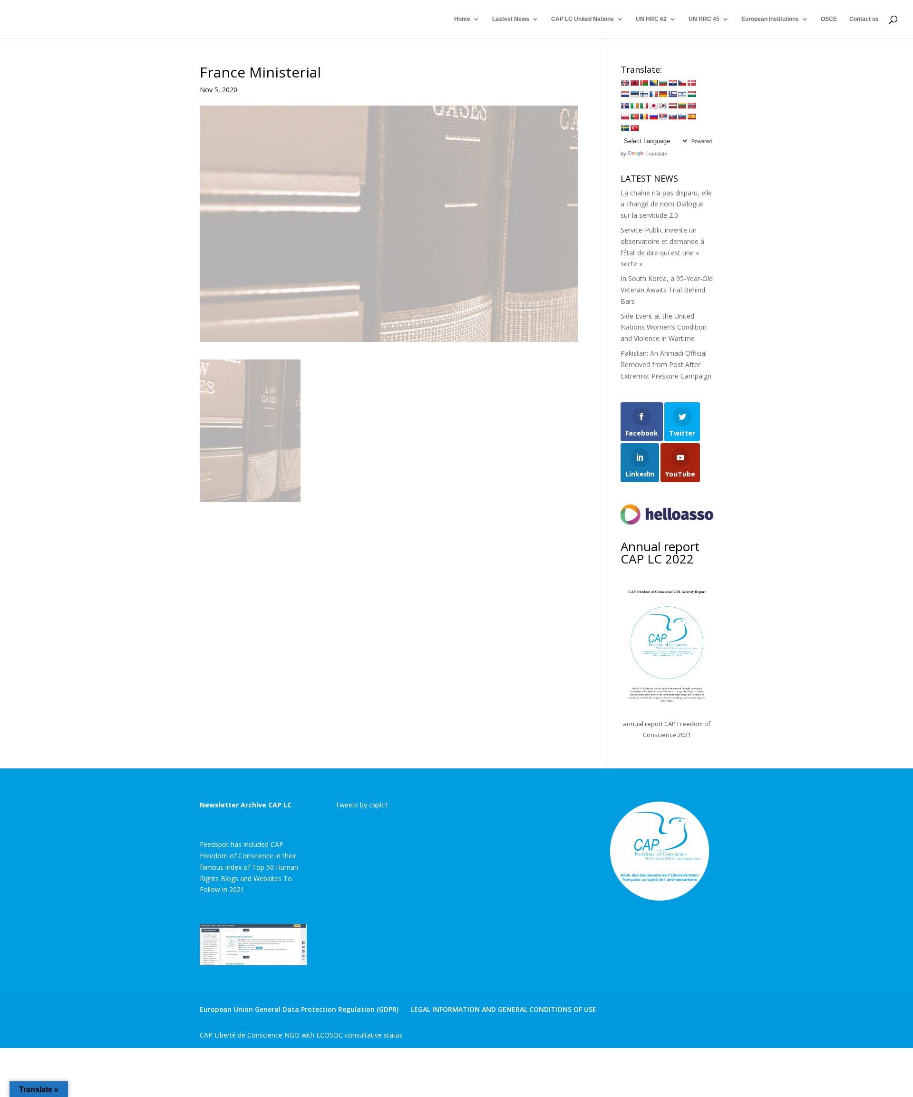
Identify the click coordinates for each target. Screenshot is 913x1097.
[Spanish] (691, 116)
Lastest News (510, 19)
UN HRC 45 (704, 19)
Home (462, 19)
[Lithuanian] (682, 105)
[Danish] (691, 83)
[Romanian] (644, 116)
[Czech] (682, 83)
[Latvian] (672, 105)
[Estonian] (634, 94)
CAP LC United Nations (582, 19)
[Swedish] (625, 128)
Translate (656, 153)
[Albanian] (634, 83)
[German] (663, 94)
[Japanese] (653, 105)
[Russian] (653, 116)
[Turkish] (634, 128)
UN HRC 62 (651, 19)
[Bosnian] (653, 83)
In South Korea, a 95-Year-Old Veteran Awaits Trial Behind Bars (667, 290)
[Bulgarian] (663, 83)
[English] (625, 83)
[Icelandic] (625, 105)
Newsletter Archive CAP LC (245, 804)
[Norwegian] (691, 105)
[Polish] (625, 116)
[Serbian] (663, 116)
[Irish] (634, 105)
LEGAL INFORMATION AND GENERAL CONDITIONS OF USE (503, 1009)
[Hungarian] (691, 94)
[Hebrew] (682, 94)
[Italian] (644, 105)
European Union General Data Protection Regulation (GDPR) (299, 1009)
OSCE (829, 19)
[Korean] (663, 105)
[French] (653, 94)
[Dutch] (625, 94)
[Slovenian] (682, 116)
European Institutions (770, 19)
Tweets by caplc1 (362, 804)
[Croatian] (672, 83)
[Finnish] (644, 94)
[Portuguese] (634, 116)
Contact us (864, 19)
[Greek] (672, 94)
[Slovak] (672, 116)
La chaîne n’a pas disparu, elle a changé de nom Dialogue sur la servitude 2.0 (666, 204)
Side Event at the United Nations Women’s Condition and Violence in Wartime (664, 327)
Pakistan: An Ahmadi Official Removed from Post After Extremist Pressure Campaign (666, 364)
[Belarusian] (644, 83)
